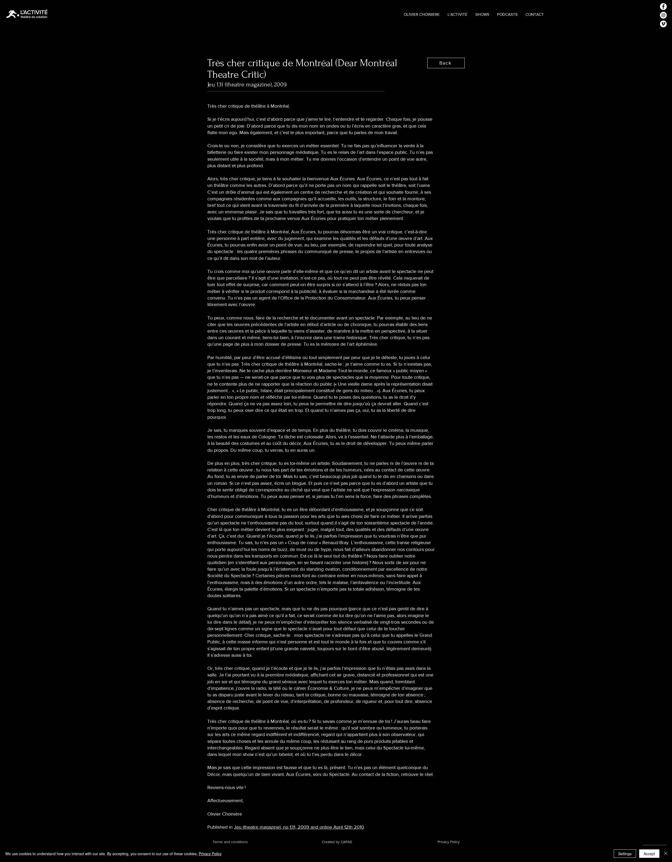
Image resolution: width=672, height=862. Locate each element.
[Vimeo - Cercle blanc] (663, 23)
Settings (625, 853)
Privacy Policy (210, 853)
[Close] (666, 853)
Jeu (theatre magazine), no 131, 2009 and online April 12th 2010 (299, 827)
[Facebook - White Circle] (663, 6)
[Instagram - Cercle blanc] (663, 15)
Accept (649, 853)
